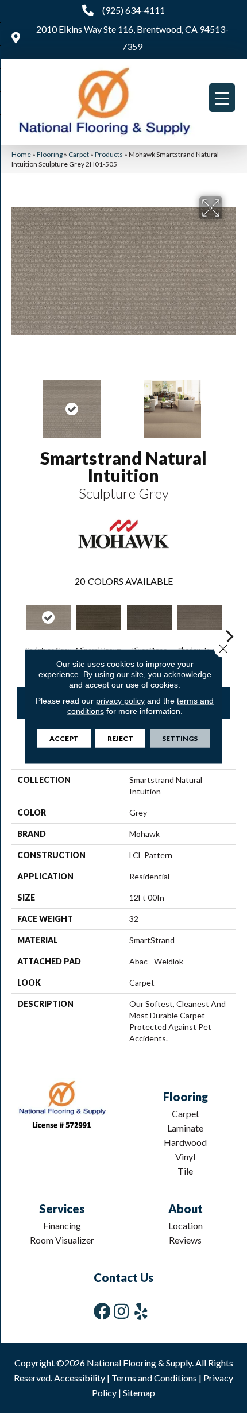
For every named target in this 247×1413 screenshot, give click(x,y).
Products (109, 154)
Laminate (185, 1127)
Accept (64, 738)
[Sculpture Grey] (48, 617)
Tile (185, 1170)
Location (185, 1225)
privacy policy (120, 700)
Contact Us (123, 1277)
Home (21, 154)
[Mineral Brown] (99, 617)
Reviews (185, 1239)
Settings (180, 738)
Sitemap (139, 1392)
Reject (120, 738)
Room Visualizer (62, 1239)
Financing (62, 1225)
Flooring (50, 154)
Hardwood (185, 1142)
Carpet (78, 154)
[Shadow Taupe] (200, 617)
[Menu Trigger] (222, 97)
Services (61, 1208)
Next (230, 403)
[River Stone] (149, 617)
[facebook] (102, 1311)
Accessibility (79, 1377)
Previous (17, 403)
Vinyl (185, 1156)
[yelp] (141, 1311)
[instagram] (121, 1311)
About (185, 1208)
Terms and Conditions (154, 1377)
